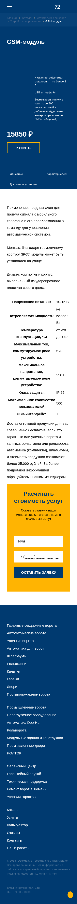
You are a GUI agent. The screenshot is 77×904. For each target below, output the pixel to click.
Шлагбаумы (16, 656)
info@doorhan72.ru (27, 887)
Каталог (13, 810)
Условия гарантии (22, 797)
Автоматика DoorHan (24, 723)
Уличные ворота (20, 641)
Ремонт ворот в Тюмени (26, 789)
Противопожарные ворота (28, 694)
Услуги (12, 817)
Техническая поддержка (27, 781)
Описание (16, 173)
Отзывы (13, 833)
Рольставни (16, 664)
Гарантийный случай (24, 774)
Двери (12, 687)
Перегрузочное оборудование (31, 715)
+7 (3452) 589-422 (67, 6)
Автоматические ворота (26, 633)
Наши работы (18, 848)
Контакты (14, 840)
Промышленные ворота (26, 707)
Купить (23, 148)
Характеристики (57, 173)
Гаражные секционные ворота (32, 625)
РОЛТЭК (14, 753)
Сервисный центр (21, 766)
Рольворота (16, 730)
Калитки (13, 671)
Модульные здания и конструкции (35, 738)
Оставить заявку (38, 572)
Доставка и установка (24, 184)
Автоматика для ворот (25, 648)
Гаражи (13, 679)
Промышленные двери (26, 746)
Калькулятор (17, 825)
